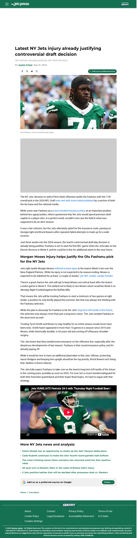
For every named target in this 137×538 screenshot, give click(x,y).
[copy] (37, 71)
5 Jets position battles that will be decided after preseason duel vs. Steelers (65, 472)
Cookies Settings (34, 521)
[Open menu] (7, 4)
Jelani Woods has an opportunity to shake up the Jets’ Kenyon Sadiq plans (64, 451)
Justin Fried (25, 65)
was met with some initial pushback (75, 200)
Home (23, 492)
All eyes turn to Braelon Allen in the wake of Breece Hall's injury (58, 468)
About (28, 511)
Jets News (34, 492)
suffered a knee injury (65, 268)
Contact (51, 511)
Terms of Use (105, 511)
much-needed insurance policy (69, 210)
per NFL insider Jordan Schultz (96, 275)
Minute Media (17, 528)
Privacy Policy (76, 511)
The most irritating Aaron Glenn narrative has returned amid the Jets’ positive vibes (66, 462)
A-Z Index (103, 516)
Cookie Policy (32, 516)
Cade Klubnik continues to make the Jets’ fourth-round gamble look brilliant (65, 455)
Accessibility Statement (81, 516)
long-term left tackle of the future (94, 310)
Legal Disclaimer (55, 516)
